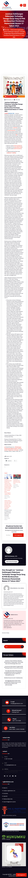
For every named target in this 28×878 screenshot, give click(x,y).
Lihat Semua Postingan (11, 561)
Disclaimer (5, 793)
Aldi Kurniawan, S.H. (9, 99)
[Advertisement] (14, 53)
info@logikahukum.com (17, 703)
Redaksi (12, 614)
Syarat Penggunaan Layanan (9, 801)
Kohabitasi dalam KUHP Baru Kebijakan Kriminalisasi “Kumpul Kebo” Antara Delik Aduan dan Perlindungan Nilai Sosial (14, 662)
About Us (5, 787)
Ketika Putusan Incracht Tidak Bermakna (14, 677)
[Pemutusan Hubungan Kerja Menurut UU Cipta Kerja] (17, 476)
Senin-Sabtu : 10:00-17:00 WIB (16, 729)
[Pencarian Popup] (21, 5)
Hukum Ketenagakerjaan (17, 30)
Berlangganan (18, 535)
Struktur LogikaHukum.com (9, 790)
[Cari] (22, 646)
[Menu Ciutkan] (24, 5)
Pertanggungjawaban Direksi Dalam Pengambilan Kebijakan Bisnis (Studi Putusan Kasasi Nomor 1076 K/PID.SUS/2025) (13, 683)
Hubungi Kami (15, 712)
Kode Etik (5, 796)
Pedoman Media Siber (8, 799)
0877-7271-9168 (17, 720)
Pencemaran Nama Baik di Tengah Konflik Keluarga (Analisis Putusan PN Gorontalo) (14, 667)
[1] (5, 447)
